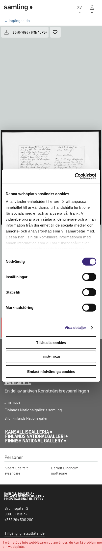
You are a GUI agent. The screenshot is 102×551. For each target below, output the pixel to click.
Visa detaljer (75, 327)
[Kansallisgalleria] (24, 499)
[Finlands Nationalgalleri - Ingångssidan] (18, 7)
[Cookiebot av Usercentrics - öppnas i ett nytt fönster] (74, 176)
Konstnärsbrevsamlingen (63, 390)
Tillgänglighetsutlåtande (24, 533)
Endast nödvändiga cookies (51, 371)
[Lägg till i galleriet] (55, 32)
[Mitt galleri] (92, 7)
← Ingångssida (17, 20)
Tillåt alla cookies (51, 342)
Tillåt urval (51, 357)
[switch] (89, 277)
